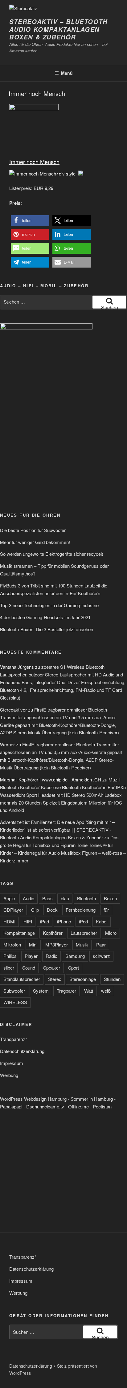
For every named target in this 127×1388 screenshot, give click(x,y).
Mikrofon (12, 944)
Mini (33, 944)
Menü (67, 73)
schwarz (101, 956)
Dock (52, 909)
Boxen (110, 898)
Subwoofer (14, 990)
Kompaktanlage (19, 933)
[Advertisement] (46, 458)
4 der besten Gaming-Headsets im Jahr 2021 (45, 617)
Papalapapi (11, 1106)
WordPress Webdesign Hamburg (33, 1098)
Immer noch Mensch (37, 93)
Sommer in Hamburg (92, 1098)
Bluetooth (86, 898)
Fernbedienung (81, 909)
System (41, 990)
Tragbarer (66, 990)
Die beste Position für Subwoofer (33, 530)
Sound (28, 967)
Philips (10, 956)
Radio (51, 956)
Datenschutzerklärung (22, 1051)
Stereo (54, 979)
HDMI (9, 921)
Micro (111, 933)
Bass (47, 898)
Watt (88, 990)
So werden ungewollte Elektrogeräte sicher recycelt (51, 554)
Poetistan (102, 1106)
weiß (106, 990)
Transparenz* (13, 1039)
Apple (9, 898)
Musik (82, 944)
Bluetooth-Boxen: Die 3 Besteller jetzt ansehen (46, 629)
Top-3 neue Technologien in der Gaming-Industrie (49, 605)
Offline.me (78, 1106)
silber (8, 967)
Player (31, 956)
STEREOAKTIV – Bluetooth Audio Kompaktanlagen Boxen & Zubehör (58, 29)
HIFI (27, 921)
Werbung (9, 1075)
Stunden (112, 979)
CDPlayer (13, 909)
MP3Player (56, 944)
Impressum (11, 1063)
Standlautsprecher (21, 979)
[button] (30, 220)
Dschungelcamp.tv (45, 1106)
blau (65, 898)
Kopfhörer (53, 933)
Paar (101, 944)
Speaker (51, 967)
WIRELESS (15, 1002)
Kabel (101, 921)
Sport (73, 967)
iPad (44, 921)
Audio (28, 898)
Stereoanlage (82, 979)
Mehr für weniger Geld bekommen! (35, 542)
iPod (83, 921)
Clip (35, 909)
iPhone (64, 921)
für (106, 909)
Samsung (75, 956)
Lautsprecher (84, 933)
